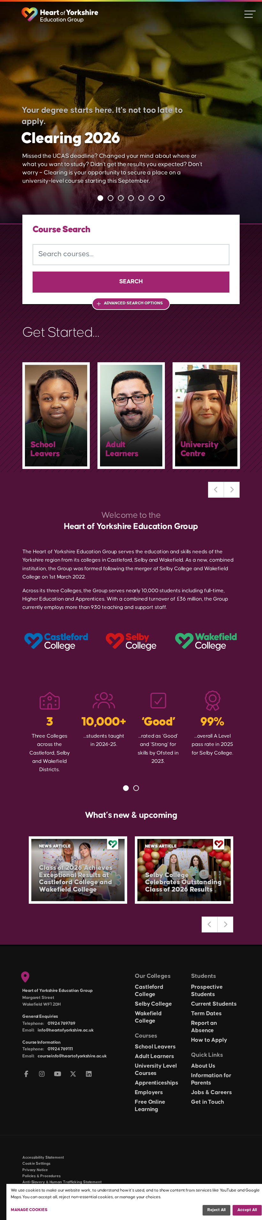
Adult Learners (154, 1056)
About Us (203, 1066)
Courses (146, 1036)
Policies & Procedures (41, 1176)
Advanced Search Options (133, 303)
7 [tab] (162, 198)
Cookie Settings (36, 1164)
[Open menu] (250, 14)
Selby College (153, 1004)
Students (203, 976)
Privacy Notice (35, 1170)
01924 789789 (61, 1023)
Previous (216, 490)
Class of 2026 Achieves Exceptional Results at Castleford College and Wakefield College (75, 879)
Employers (149, 1092)
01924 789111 (60, 1049)
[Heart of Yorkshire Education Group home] (60, 12)
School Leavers (155, 1047)
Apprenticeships (156, 1083)
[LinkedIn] (89, 1074)
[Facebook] (26, 1074)
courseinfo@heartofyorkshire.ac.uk (72, 1056)
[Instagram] (42, 1074)
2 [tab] (110, 198)
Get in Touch (207, 1102)
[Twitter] (73, 1074)
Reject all (216, 1210)
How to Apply (209, 1040)
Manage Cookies (29, 1210)
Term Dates (206, 1014)
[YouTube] (58, 1074)
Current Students (213, 1004)
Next (232, 490)
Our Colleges (153, 976)
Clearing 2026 (70, 138)
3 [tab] (121, 198)
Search (131, 282)
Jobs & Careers (211, 1092)
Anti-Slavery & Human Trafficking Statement (62, 1182)
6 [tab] (151, 198)
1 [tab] (100, 198)
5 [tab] (141, 198)
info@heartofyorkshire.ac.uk (65, 1030)
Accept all (247, 1210)
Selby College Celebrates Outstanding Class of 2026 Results (183, 883)
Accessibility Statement (43, 1157)
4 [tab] (131, 198)
